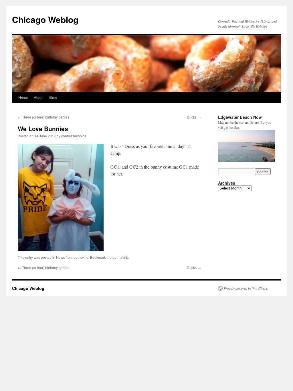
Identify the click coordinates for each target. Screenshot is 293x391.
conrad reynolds (73, 135)
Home (23, 97)
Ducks (194, 116)
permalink (120, 257)
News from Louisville (72, 257)
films (53, 97)
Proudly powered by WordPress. (246, 288)
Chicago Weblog (45, 19)
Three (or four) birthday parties (43, 116)
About (38, 97)
